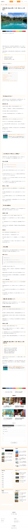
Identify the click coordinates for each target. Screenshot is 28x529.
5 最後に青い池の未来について (6, 79)
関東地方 (3, 476)
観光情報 (5, 13)
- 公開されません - (5, 431)
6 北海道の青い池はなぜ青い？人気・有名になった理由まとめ (10, 80)
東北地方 (3, 474)
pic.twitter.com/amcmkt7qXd (12, 164)
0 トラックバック (19, 425)
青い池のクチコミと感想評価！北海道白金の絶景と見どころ (15, 366)
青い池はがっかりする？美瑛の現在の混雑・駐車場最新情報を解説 (16, 66)
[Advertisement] (14, 40)
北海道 (7, 472)
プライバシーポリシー (16, 520)
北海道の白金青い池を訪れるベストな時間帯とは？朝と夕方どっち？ (16, 135)
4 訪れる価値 (4, 78)
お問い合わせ (2, 520)
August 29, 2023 (14, 166)
